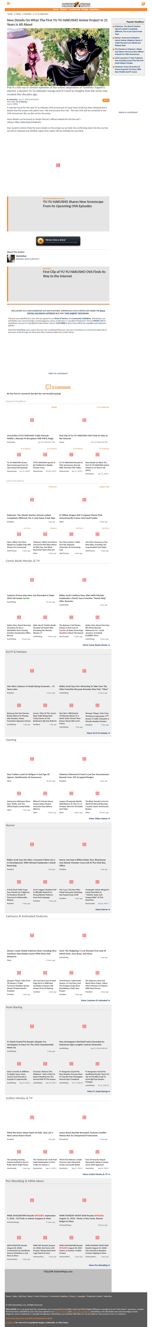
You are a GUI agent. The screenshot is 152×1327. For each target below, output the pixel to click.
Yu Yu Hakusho (21, 102)
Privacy (72, 1296)
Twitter (15, 104)
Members (94, 9)
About (30, 1296)
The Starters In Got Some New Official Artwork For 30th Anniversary (129, 51)
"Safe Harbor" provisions (76, 313)
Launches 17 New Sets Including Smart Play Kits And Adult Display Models (129, 60)
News (55, 9)
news (18, 14)
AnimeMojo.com (23, 330)
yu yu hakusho (41, 14)
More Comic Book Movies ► (96, 645)
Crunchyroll (74, 9)
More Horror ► (103, 909)
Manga (85, 9)
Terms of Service (61, 319)
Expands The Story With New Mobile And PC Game (128, 69)
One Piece (27, 528)
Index (15, 1296)
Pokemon (53, 487)
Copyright (81, 1296)
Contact (99, 1296)
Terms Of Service (41, 1296)
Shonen (63, 9)
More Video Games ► (99, 818)
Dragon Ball (104, 487)
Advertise (108, 1296)
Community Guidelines (81, 319)
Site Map (22, 1296)
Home (10, 14)
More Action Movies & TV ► (96, 1174)
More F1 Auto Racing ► (98, 1091)
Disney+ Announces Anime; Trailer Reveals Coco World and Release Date (128, 42)
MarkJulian (13, 100)
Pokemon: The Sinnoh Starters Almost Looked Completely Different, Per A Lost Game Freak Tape (128, 30)
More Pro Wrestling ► (99, 1265)
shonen (27, 14)
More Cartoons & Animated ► (95, 1000)
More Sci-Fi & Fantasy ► (98, 733)
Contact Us (10, 1323)
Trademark (91, 1296)
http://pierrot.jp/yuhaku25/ (28, 122)
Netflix (54, 407)
